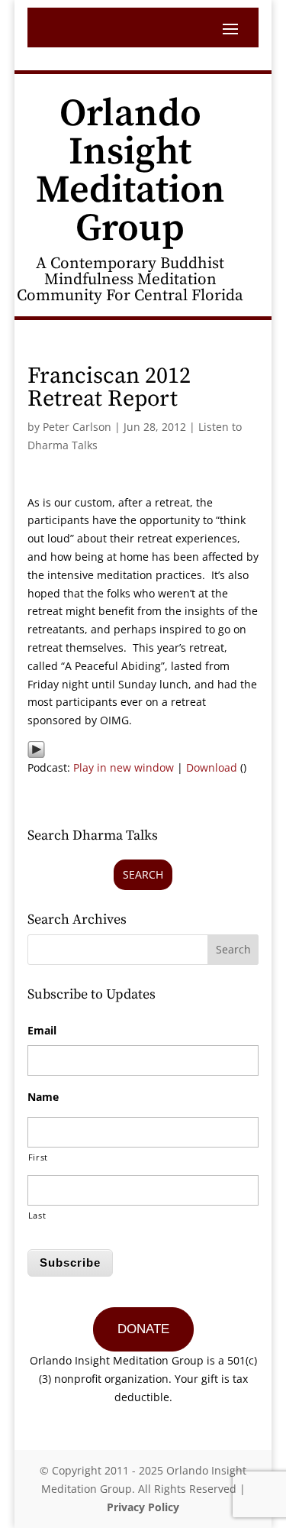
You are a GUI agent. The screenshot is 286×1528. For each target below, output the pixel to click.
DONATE (143, 1329)
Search (143, 874)
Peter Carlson (77, 426)
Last (37, 1215)
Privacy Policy (143, 1507)
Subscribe (70, 1262)
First (38, 1157)
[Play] (36, 749)
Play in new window (123, 767)
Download (211, 767)
